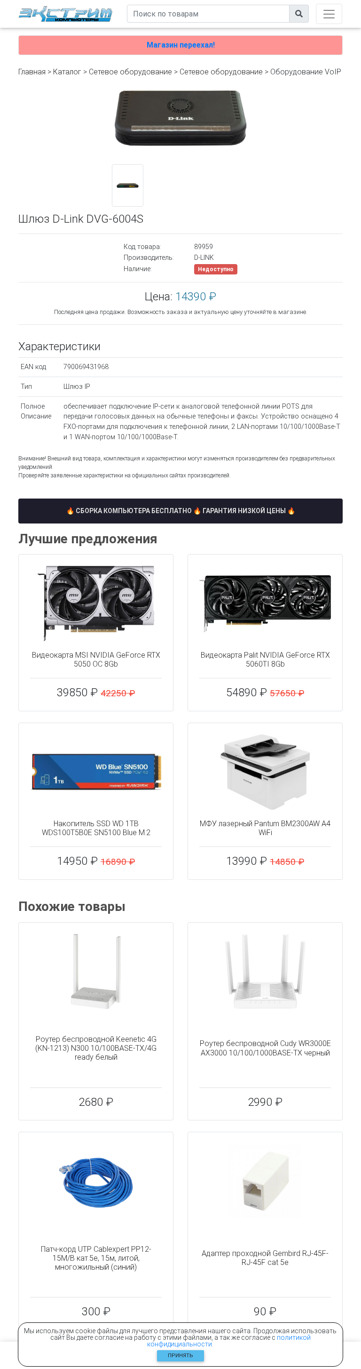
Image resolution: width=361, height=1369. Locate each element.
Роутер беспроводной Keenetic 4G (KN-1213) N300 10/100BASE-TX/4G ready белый (96, 1048)
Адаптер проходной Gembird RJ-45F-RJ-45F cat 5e (265, 1258)
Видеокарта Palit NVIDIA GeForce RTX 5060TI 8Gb (265, 659)
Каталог (67, 71)
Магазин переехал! (181, 44)
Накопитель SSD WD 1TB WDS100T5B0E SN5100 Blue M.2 (96, 828)
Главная (32, 71)
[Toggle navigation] (329, 14)
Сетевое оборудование (130, 71)
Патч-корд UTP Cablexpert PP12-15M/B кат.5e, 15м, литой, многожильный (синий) (96, 1258)
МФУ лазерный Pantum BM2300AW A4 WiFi (265, 828)
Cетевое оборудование (221, 71)
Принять (180, 1356)
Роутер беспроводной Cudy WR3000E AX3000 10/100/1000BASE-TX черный (265, 1048)
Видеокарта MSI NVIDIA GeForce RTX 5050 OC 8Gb (96, 659)
